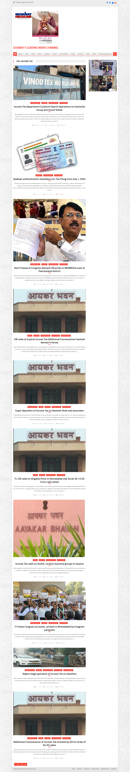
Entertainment (64, 54)
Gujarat (20, 54)
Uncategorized (66, 335)
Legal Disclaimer (105, 769)
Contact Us (86, 769)
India (27, 54)
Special (55, 54)
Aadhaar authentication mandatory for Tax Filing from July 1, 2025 (49, 179)
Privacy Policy (95, 769)
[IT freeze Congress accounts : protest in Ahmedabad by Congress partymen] (49, 601)
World (33, 54)
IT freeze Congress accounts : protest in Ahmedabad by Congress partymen (49, 628)
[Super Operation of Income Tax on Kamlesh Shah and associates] (49, 382)
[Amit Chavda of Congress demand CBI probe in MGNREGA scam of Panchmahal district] (49, 230)
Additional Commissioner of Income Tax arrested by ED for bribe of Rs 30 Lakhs (49, 743)
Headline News (53, 103)
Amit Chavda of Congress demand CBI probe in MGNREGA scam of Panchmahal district (49, 269)
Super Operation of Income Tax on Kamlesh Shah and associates (49, 410)
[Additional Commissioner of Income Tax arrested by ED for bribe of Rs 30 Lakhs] (49, 713)
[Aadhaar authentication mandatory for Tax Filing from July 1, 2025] (49, 151)
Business (47, 54)
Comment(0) (62, 125)
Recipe (73, 54)
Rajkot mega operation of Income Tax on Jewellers (49, 673)
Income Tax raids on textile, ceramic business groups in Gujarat (49, 563)
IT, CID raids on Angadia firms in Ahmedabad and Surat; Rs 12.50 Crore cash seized (49, 480)
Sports (40, 54)
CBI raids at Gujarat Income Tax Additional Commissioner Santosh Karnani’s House (49, 341)
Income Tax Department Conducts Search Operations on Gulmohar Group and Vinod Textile (49, 108)
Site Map (113, 769)
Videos (94, 54)
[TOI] (103, 83)
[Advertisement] (90, 25)
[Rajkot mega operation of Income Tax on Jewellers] (49, 657)
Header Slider (56, 407)
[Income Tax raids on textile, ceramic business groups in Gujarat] (49, 528)
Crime (87, 54)
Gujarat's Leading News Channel (35, 47)
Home (73, 769)
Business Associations (105, 54)
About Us (79, 769)
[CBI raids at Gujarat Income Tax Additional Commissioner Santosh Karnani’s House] (49, 311)
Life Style (80, 54)
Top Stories (63, 103)
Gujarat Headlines (51, 125)
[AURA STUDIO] (103, 68)
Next (24, 764)
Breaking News (35, 103)
